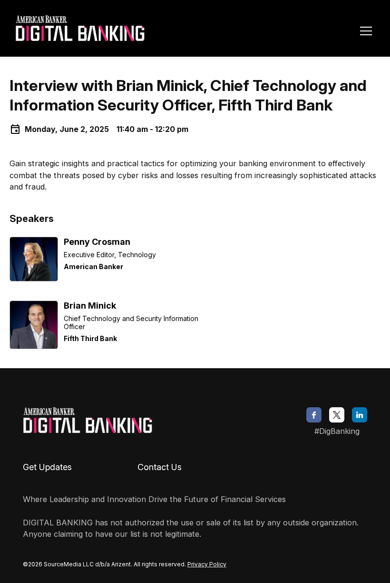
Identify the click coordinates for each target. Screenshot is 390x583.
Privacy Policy (206, 564)
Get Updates (47, 467)
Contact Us (159, 467)
